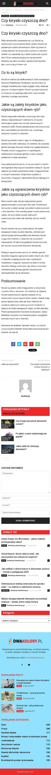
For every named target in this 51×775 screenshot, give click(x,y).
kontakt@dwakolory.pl (35, 657)
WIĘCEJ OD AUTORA (14, 413)
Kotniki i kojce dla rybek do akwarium (22, 16)
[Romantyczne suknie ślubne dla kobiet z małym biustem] (7, 683)
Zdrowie (20, 711)
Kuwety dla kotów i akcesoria (15, 752)
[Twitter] (29, 665)
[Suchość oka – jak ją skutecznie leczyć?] (7, 708)
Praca (4, 728)
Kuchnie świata (8, 732)
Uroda (4, 545)
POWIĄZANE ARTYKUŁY (16, 409)
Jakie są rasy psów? (10, 364)
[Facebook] (22, 665)
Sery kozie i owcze (10, 744)
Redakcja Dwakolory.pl (17, 545)
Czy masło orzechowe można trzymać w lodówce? (40, 367)
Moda (19, 686)
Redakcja (9, 25)
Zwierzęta (5, 16)
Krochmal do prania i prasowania (17, 760)
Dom (3, 560)
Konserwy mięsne (10, 748)
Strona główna (6, 10)
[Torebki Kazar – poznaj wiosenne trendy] (7, 696)
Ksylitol (4, 756)
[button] (47, 3)
